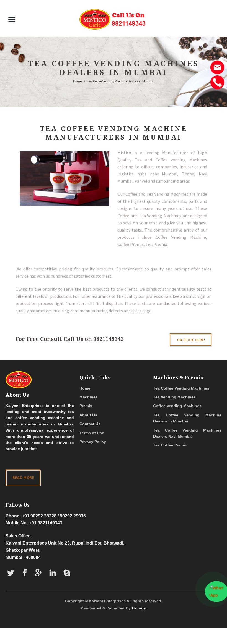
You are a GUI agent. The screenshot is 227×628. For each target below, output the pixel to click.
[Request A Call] (217, 78)
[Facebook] (25, 573)
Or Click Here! (191, 340)
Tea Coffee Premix (170, 445)
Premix (85, 406)
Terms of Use (91, 433)
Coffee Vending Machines (177, 406)
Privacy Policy (92, 442)
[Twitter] (11, 573)
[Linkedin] (53, 573)
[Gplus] (39, 573)
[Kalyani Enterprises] (113, 18)
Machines (88, 397)
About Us (88, 415)
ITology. (139, 608)
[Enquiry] (217, 63)
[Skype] (67, 573)
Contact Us (89, 424)
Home (77, 81)
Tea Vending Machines (174, 397)
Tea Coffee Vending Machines (181, 388)
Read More (23, 477)
